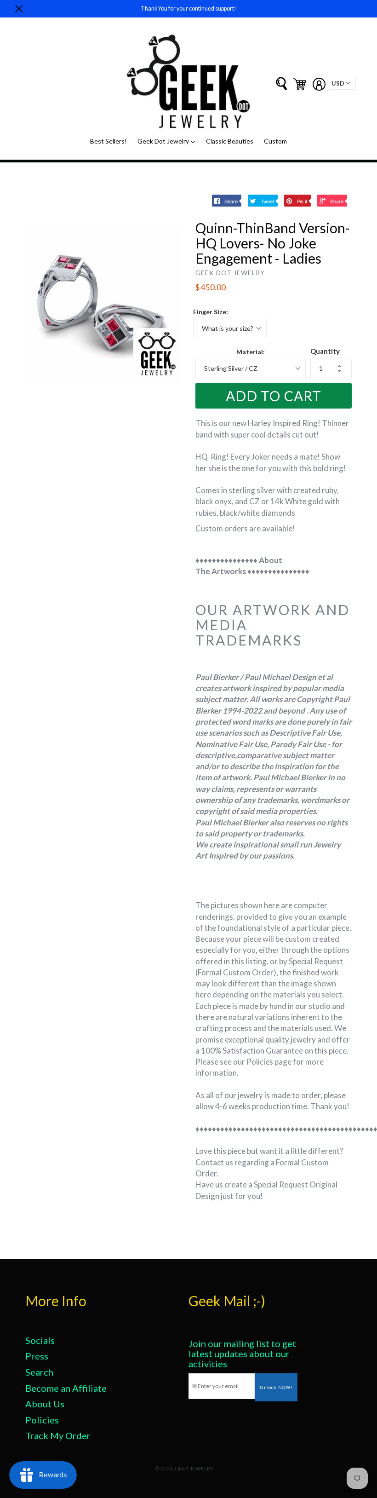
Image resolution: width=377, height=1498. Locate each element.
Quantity (325, 351)
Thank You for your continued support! (188, 8)
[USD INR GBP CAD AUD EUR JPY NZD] (342, 83)
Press (36, 1355)
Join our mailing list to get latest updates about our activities (242, 1353)
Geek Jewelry (194, 1468)
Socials (40, 1340)
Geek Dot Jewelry (168, 141)
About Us (44, 1403)
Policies (42, 1419)
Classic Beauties (229, 141)
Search (39, 1371)
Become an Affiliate (66, 1388)
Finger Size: (210, 312)
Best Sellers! (108, 141)
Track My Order (58, 1435)
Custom (275, 141)
